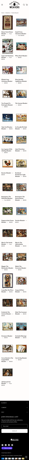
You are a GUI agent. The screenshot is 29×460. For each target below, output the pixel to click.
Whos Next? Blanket (21, 55)
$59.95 (19, 57)
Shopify (20, 455)
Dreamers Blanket (6, 336)
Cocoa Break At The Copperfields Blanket (7, 359)
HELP (2, 412)
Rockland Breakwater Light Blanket (20, 174)
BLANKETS (4, 402)
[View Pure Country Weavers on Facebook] (9, 445)
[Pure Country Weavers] (14, 4)
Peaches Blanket (20, 220)
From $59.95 (21, 35)
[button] (24, 5)
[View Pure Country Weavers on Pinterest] (12, 445)
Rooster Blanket (6, 173)
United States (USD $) (6, 452)
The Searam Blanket (21, 103)
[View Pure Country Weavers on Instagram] (2, 445)
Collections (7, 12)
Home (2, 12)
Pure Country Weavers (9, 455)
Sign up (14, 431)
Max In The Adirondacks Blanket (19, 244)
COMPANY (3, 407)
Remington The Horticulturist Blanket (20, 198)
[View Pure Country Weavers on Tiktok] (6, 445)
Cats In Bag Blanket (21, 358)
